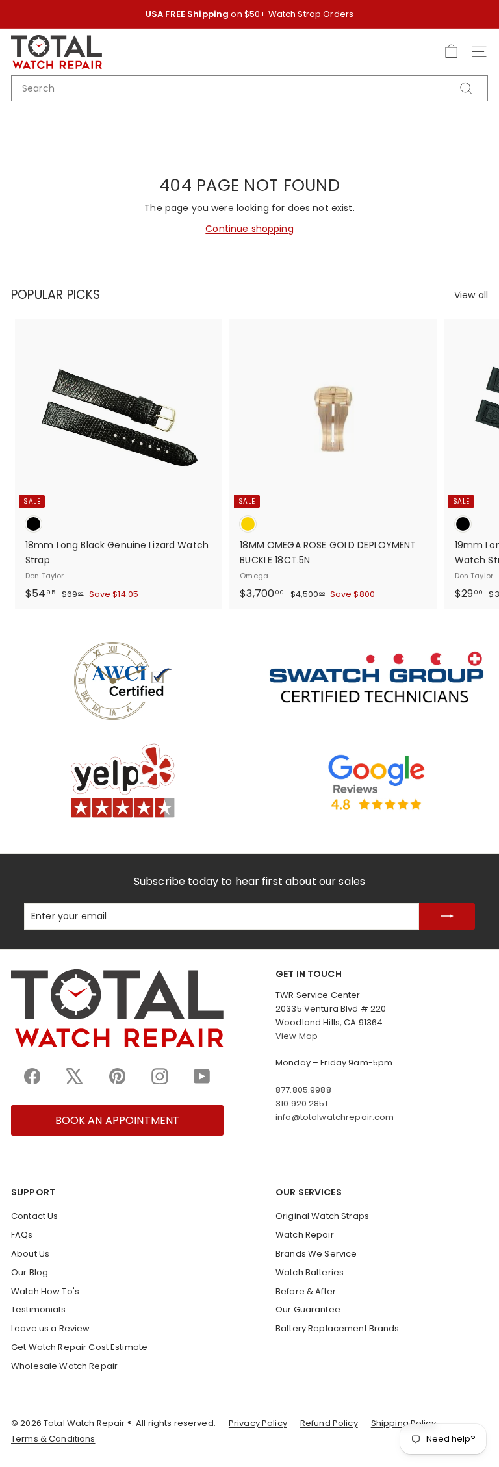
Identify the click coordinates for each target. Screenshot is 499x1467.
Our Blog (29, 1272)
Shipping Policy (403, 1423)
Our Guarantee (307, 1309)
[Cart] (451, 51)
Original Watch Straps (322, 1216)
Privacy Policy (258, 1423)
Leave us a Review (50, 1328)
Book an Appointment (117, 1120)
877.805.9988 (303, 1090)
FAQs (22, 1235)
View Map (296, 1036)
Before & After (305, 1291)
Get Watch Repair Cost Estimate (79, 1347)
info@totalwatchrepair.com (334, 1117)
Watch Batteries (309, 1272)
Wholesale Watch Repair (64, 1366)
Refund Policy (329, 1423)
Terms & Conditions (53, 1439)
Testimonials (38, 1309)
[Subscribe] (447, 916)
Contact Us (34, 1216)
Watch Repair (304, 1235)
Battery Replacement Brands (337, 1328)
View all (471, 294)
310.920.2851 (301, 1103)
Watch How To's (45, 1291)
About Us (30, 1253)
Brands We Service (316, 1253)
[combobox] (249, 88)
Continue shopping (249, 228)
